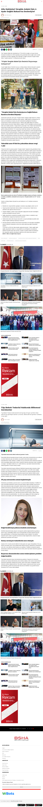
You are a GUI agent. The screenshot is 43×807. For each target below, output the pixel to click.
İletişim (3, 776)
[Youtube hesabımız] (33, 728)
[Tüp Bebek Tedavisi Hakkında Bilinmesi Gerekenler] (11, 278)
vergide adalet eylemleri (21, 240)
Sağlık (41, 17)
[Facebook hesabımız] (27, 728)
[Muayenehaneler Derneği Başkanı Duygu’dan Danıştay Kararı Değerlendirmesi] (21, 257)
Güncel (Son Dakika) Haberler (33, 423)
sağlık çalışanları (13, 238)
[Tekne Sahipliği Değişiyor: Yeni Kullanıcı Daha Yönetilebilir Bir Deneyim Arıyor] (25, 337)
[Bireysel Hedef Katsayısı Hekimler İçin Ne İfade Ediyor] (32, 278)
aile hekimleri (4, 238)
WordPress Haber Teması (16, 801)
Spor (3, 753)
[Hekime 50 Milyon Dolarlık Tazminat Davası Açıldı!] (11, 295)
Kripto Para (4, 765)
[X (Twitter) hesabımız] (29, 728)
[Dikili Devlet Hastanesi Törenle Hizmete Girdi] (21, 318)
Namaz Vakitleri (5, 766)
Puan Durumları (5, 770)
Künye (3, 778)
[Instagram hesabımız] (31, 728)
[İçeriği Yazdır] (11, 50)
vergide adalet (10, 240)
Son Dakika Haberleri (6, 756)
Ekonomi (4, 754)
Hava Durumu (5, 763)
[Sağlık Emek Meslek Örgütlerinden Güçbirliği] (25, 359)
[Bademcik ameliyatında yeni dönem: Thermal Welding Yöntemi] (25, 354)
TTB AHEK (3, 240)
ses (39, 238)
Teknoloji (4, 758)
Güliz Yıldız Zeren (7, 15)
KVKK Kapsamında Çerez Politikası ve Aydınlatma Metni (13, 780)
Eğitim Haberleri (5, 751)
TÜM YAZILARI (38, 15)
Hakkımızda (4, 775)
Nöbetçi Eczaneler (5, 768)
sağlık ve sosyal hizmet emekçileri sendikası (27, 238)
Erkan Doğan (7, 419)
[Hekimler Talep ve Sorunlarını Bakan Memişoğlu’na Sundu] (4, 359)
